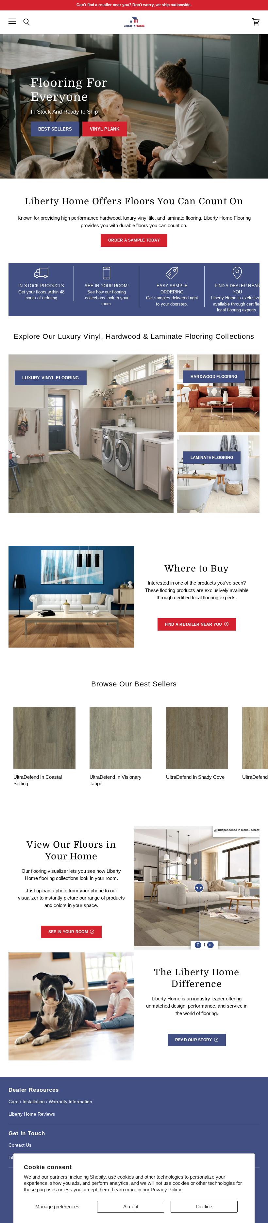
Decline (204, 1206)
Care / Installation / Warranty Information (50, 1101)
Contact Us (19, 1145)
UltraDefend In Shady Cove (195, 777)
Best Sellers (55, 129)
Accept (130, 1206)
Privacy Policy (166, 1189)
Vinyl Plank (104, 129)
